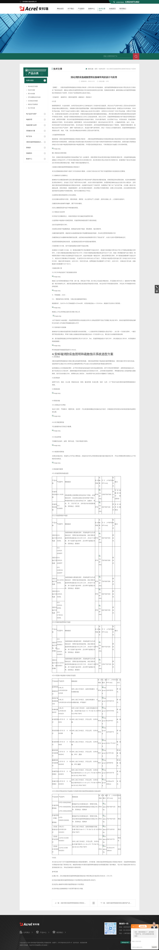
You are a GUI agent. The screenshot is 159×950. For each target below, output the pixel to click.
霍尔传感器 (31, 93)
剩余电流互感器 (33, 86)
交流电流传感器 (33, 101)
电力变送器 (31, 108)
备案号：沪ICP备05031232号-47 (62, 942)
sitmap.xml (125, 942)
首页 (96, 69)
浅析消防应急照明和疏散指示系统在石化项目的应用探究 (79, 903)
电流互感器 (31, 90)
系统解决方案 (30, 130)
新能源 (28, 147)
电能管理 (29, 119)
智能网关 (29, 153)
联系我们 (59, 932)
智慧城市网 (83, 942)
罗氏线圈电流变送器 (34, 97)
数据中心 (29, 159)
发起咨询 (154, 947)
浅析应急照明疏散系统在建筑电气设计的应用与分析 (123, 903)
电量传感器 (30, 80)
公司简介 (26, 932)
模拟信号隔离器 (33, 104)
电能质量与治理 (31, 125)
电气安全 (29, 136)
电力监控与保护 (31, 114)
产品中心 (43, 932)
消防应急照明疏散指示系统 (34, 142)
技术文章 (102, 69)
